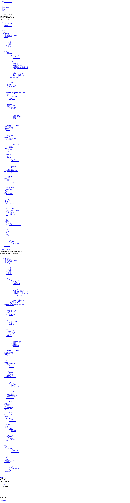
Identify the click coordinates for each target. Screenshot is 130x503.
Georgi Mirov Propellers (10, 176)
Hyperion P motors (16, 113)
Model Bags (10, 238)
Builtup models (11, 168)
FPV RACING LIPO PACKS (15, 76)
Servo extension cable (14, 143)
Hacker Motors (8, 106)
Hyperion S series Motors (17, 114)
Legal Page (4, 8)
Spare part (10, 123)
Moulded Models (11, 158)
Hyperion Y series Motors (17, 117)
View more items (3, 484)
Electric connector (11, 367)
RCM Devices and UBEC (13, 96)
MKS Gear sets (11, 228)
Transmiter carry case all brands (11, 219)
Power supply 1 (6, 192)
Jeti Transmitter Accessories (15, 207)
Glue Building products (8, 179)
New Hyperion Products (8, 2)
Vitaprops (8, 177)
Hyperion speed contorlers (10, 89)
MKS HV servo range (14, 227)
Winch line (6, 37)
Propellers (6, 201)
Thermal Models (7, 462)
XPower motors (9, 104)
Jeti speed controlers (12, 81)
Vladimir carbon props (10, 398)
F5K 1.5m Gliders (13, 159)
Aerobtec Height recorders (10, 186)
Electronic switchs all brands (11, 85)
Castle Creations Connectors (11, 138)
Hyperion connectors (9, 141)
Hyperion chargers (9, 357)
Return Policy (6, 25)
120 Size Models (9, 274)
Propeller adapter (7, 200)
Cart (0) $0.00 (2, 255)
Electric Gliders (8, 157)
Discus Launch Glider (8, 148)
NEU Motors (8, 109)
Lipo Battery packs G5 (14, 61)
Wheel (5, 472)
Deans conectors (9, 139)
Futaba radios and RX (10, 208)
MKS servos (11, 226)
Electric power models (10, 169)
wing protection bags (7, 473)
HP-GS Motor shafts (16, 347)
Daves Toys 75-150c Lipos (17, 74)
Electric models (6, 156)
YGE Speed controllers (10, 305)
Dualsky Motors (9, 102)
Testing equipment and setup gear (9, 235)
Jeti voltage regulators (12, 99)
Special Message (7, 5)
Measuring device (9, 236)
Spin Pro (12, 82)
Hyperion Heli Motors (14, 119)
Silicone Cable (6, 231)
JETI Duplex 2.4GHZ (10, 203)
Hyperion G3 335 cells (16, 284)
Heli (5, 181)
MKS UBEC (11, 97)
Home (3, 1)
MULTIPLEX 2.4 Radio (10, 212)
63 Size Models (8, 46)
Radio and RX (6, 202)
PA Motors (8, 195)
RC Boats (6, 220)
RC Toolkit (8, 130)
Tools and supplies (7, 246)
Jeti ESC (7, 80)
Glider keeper (8, 185)
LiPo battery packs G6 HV (15, 64)
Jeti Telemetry (11, 217)
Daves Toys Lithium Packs (13, 294)
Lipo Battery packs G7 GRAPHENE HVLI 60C (20, 66)
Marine (7, 441)
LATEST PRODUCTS (6, 249)
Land (7, 215)
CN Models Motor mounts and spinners (12, 173)
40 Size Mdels (8, 45)
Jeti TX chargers (13, 206)
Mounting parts (13, 108)
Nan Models (10, 242)
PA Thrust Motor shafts (12, 421)
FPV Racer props (9, 155)
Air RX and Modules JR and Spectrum (12, 210)
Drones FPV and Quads (8, 378)
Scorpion (7, 110)
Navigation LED (7, 191)
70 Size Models (8, 47)
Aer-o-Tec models (13, 165)
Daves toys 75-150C (16, 71)
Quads (7, 153)
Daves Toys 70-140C (16, 70)
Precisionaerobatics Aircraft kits (11, 170)
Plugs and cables (11, 142)
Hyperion (10, 98)
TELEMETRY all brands (10, 442)
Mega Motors (8, 124)
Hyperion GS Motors (16, 346)
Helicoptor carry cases (8, 408)
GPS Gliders (6, 180)
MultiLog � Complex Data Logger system (13, 188)
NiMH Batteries (9, 52)
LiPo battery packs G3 (14, 57)
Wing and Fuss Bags (9, 150)
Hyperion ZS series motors (17, 116)
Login (3, 10)
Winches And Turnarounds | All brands (10, 35)
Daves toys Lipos (13, 72)
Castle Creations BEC (12, 326)
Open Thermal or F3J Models (11, 237)
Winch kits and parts (7, 263)
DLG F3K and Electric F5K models (10, 377)
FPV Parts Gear (9, 154)
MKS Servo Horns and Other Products (15, 225)
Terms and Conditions (8, 4)
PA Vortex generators (9, 198)
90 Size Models (8, 48)
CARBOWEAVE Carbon (8, 127)
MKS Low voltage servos (15, 452)
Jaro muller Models (12, 241)
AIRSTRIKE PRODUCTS (6, 33)
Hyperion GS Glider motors (15, 120)
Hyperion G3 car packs (16, 60)
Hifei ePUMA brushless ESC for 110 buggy (13, 93)
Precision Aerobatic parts (8, 193)
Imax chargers (8, 136)
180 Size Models (9, 49)
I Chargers (8, 356)
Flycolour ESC (8, 84)
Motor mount (6, 190)
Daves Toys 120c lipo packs (13, 77)
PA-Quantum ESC (9, 196)
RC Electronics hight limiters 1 (11, 184)
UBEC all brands (9, 95)
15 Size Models (8, 41)
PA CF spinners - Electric (10, 197)
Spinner (5, 232)
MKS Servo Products (9, 224)
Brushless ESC (11, 315)
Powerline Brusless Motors (10, 105)
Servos (5, 222)
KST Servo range (9, 229)
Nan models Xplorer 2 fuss (15, 243)
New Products (4, 9)
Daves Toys (8, 103)
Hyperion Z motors (16, 115)
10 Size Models (8, 40)
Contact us (4, 6)
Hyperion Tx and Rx (9, 213)
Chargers (5, 129)
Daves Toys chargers (9, 135)
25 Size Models (8, 43)
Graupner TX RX (9, 211)
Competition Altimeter (10, 187)
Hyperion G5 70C (15, 63)
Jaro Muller (12, 163)
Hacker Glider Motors (12, 107)
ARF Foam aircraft (7, 50)
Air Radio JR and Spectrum (10, 209)
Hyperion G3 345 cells (16, 285)
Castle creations (9, 91)
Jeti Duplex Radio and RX (13, 204)
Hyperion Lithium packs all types (14, 55)
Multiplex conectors (9, 145)
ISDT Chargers (8, 133)
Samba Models (13, 164)
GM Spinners (8, 175)
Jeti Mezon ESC (13, 83)
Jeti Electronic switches (12, 86)
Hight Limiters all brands (8, 409)
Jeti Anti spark (11, 147)
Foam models (11, 167)
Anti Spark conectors (9, 146)
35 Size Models (8, 44)
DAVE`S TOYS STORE (6, 264)
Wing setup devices (7, 248)
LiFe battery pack (13, 56)
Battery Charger (11, 132)
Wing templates (11, 239)
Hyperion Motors (9, 336)
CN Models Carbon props (10, 174)
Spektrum (8, 134)
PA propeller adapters (9, 194)
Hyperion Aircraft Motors (15, 112)
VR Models (12, 160)
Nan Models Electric (14, 388)
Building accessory (7, 126)
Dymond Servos (9, 223)
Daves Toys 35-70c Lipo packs (18, 73)
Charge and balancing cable (8, 128)
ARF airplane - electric (8, 39)
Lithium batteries (9, 53)
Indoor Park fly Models (8, 189)
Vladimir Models (11, 244)
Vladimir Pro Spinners (10, 172)
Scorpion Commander (10, 316)
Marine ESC (8, 94)
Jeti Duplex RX (13, 431)
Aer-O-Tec (10, 245)
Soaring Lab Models (14, 387)
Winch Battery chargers (8, 36)
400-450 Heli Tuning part (10, 182)
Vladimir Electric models (15, 161)
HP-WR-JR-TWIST (16, 144)
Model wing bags (9, 199)
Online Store (2, 477)
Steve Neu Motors (7, 234)
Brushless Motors (7, 101)
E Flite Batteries (11, 78)
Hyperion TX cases (12, 214)
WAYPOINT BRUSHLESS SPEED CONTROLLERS (15, 92)
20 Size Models (8, 42)
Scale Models (6, 221)
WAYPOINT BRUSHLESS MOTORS (12, 125)
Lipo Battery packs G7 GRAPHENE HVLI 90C (20, 68)
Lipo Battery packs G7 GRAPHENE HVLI (18, 65)
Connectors (6, 137)
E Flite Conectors (9, 140)
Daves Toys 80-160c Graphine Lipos (18, 75)
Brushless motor (11, 111)
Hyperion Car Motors (14, 118)
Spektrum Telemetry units (13, 218)
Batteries (5, 51)
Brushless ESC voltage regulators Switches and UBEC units (14, 79)
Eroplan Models (13, 166)
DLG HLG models (9, 149)
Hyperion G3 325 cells (16, 58)
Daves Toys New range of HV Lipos (16, 295)
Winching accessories (7, 34)
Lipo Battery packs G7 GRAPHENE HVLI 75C (20, 67)
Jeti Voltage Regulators (14, 325)
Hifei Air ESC (8, 87)
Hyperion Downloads (5, 7)
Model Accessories (12, 240)
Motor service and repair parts (15, 122)
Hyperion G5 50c (15, 62)
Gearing (5, 178)
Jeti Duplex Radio (13, 205)
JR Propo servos (9, 230)
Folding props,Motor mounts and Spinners (11, 171)
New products (8, 24)
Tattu (9, 54)
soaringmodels (8, 151)
